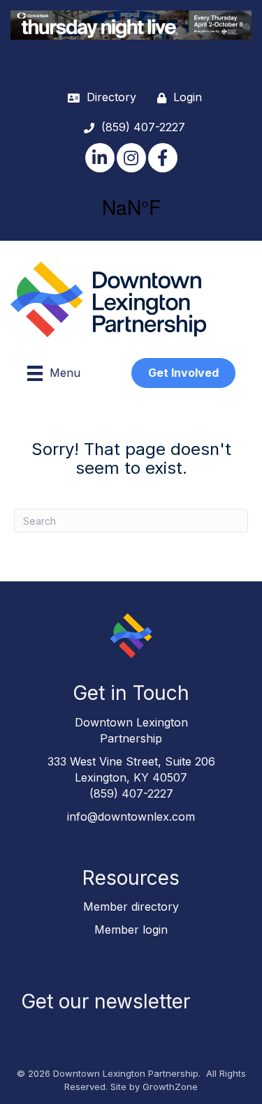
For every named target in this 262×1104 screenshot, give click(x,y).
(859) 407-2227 (131, 793)
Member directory (131, 906)
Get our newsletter (105, 1001)
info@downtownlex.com (131, 816)
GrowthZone (170, 1086)
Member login (131, 930)
